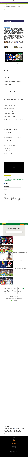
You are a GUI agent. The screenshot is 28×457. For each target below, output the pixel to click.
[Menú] (1, 2)
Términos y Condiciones (14, 446)
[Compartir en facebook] (4, 183)
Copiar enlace (10, 183)
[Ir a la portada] (14, 437)
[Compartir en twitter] (6, 183)
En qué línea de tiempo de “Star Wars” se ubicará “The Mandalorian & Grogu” (18, 431)
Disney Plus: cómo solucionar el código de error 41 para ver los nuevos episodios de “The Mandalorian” (8, 431)
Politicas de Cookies (14, 447)
